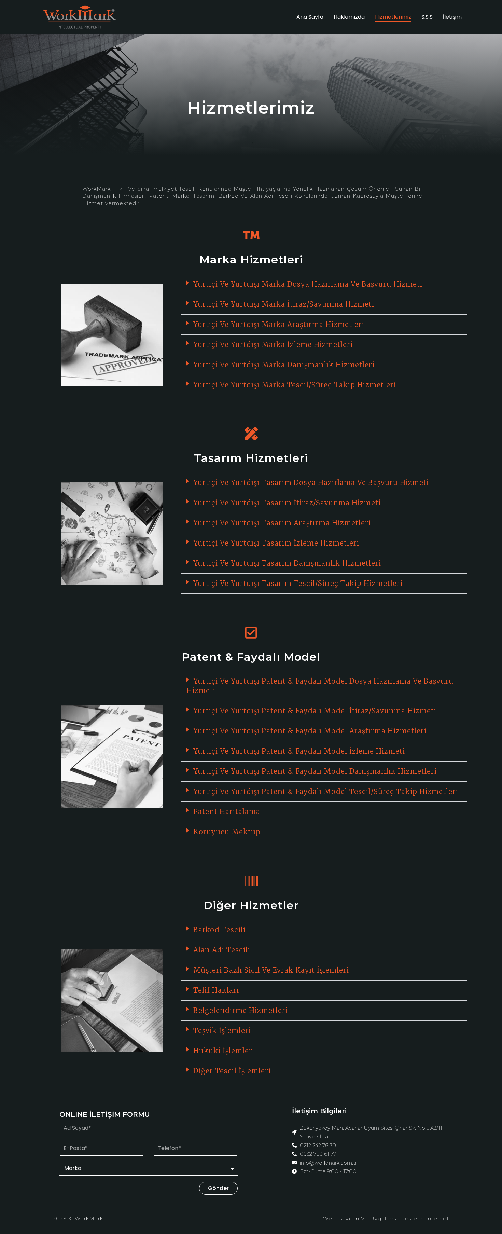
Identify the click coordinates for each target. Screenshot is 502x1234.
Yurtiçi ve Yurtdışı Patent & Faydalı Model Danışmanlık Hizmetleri (315, 771)
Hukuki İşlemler (222, 1050)
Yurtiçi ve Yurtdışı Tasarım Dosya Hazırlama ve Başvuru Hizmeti (311, 482)
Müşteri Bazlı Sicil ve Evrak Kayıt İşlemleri (271, 970)
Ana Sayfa (309, 17)
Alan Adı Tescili (221, 950)
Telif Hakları (216, 990)
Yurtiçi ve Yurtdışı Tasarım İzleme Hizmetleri (276, 543)
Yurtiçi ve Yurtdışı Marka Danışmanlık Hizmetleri (284, 364)
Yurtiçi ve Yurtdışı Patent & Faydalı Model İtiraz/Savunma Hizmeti (314, 711)
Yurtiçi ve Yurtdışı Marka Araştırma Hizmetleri (278, 324)
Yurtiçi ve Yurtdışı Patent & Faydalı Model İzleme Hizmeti (299, 751)
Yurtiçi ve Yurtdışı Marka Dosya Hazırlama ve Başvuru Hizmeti (307, 284)
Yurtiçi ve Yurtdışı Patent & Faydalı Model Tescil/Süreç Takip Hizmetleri (325, 791)
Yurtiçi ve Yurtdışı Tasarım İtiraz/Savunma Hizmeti (287, 502)
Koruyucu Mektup (227, 831)
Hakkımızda (349, 17)
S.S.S (427, 17)
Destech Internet (424, 1218)
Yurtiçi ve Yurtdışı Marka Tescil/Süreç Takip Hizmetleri (294, 385)
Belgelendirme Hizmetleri (240, 1010)
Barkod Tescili (219, 930)
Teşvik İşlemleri (222, 1030)
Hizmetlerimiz (393, 17)
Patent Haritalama (226, 811)
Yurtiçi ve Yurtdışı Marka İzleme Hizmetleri (273, 344)
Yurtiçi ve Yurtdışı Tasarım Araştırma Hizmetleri (282, 523)
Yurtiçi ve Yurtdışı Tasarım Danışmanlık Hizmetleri (287, 563)
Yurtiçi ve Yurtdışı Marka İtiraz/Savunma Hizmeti (283, 304)
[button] (324, 284)
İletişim (452, 17)
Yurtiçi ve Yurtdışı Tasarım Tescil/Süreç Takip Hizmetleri (298, 583)
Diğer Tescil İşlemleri (232, 1071)
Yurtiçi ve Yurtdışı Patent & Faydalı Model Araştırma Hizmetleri (310, 731)
